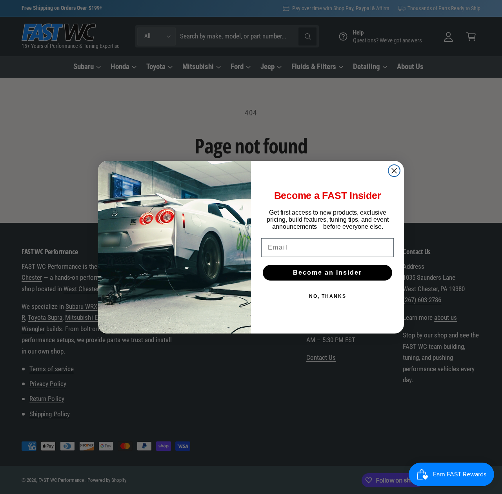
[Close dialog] (394, 171)
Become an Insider (327, 272)
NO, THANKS (327, 296)
